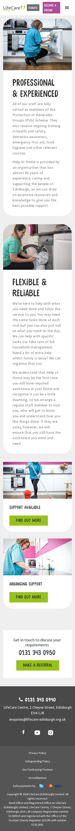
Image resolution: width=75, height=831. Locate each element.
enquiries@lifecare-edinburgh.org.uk (37, 719)
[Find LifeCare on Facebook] (24, 732)
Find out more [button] (28, 520)
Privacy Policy (37, 753)
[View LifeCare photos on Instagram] (51, 732)
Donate (33, 8)
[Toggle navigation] (67, 7)
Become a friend (50, 7)
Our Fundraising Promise (37, 769)
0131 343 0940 (39, 700)
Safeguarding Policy (37, 761)
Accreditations (37, 778)
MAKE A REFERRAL (37, 665)
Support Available (25, 507)
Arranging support (25, 584)
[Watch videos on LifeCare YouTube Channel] (37, 732)
